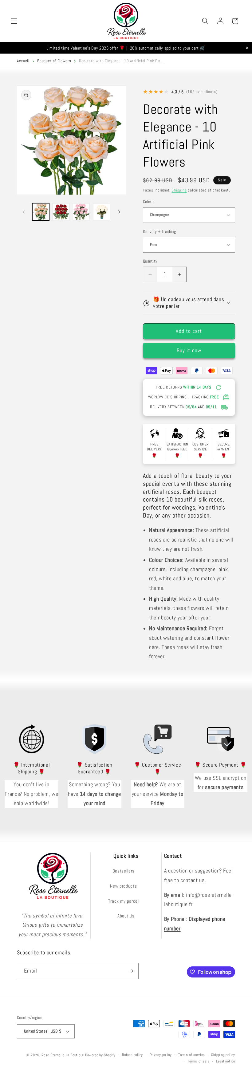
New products (123, 886)
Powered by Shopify (100, 1055)
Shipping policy (223, 1054)
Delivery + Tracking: (160, 231)
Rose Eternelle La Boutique (62, 1055)
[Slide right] (119, 212)
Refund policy (132, 1054)
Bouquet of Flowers (54, 60)
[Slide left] (23, 212)
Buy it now (189, 350)
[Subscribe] (131, 971)
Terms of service (191, 1054)
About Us (126, 916)
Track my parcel (123, 901)
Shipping (179, 190)
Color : (148, 201)
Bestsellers (123, 871)
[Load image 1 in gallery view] (40, 211)
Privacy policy (161, 1054)
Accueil (23, 60)
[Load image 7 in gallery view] (101, 211)
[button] (14, 21)
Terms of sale (198, 1061)
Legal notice (225, 1061)
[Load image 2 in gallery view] (61, 211)
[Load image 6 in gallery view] (81, 211)
